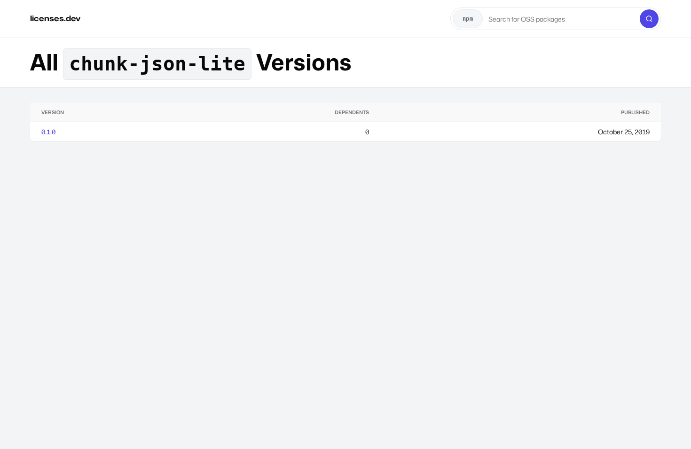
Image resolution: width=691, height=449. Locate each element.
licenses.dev (55, 18)
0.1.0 (48, 132)
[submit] (649, 18)
